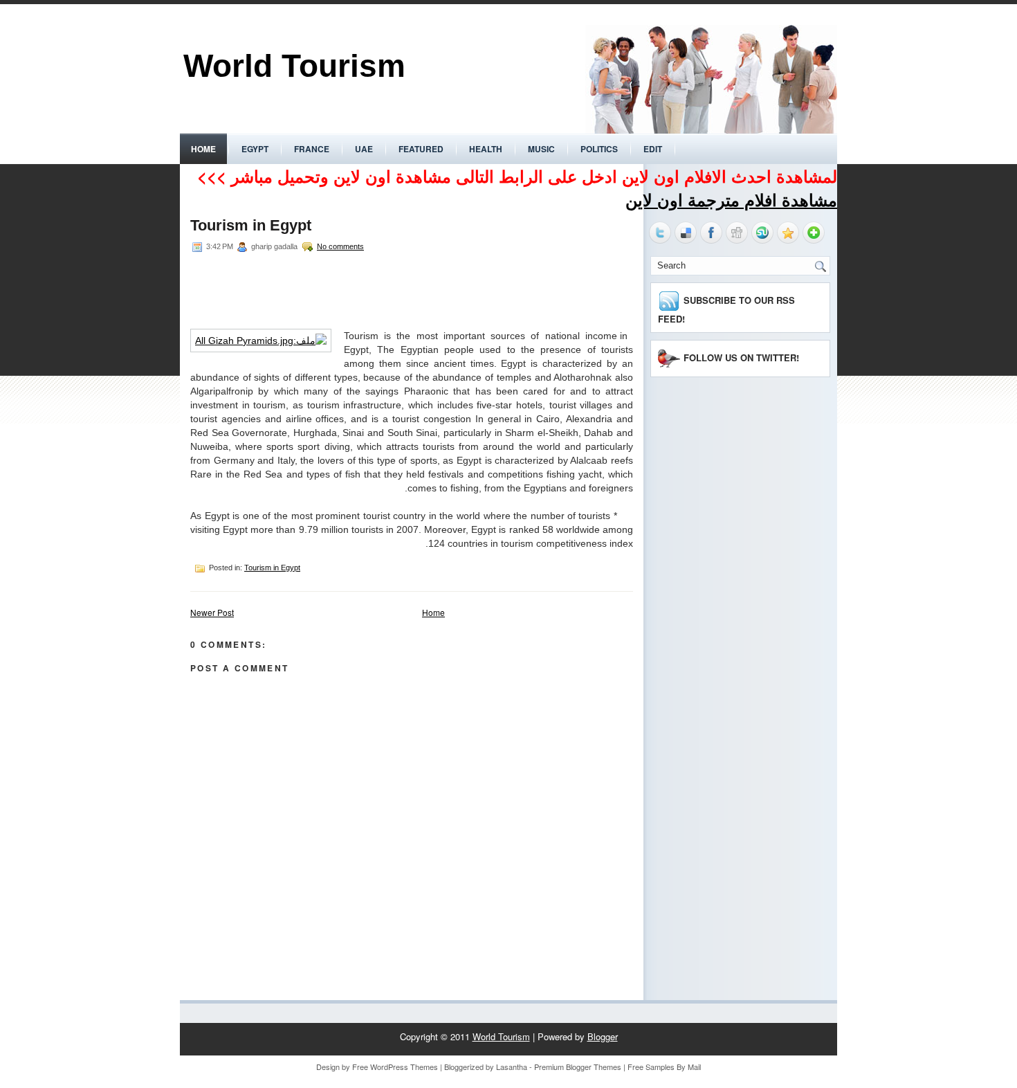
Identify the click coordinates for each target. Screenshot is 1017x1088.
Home (203, 149)
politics (599, 149)
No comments (340, 246)
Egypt (254, 149)
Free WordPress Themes (395, 1066)
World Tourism (294, 66)
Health (485, 149)
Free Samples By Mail (664, 1066)
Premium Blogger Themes (577, 1066)
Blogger (602, 1036)
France (311, 149)
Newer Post (212, 612)
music (541, 149)
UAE (364, 149)
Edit (652, 149)
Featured (420, 149)
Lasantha (511, 1066)
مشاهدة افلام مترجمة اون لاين (731, 199)
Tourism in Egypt (250, 225)
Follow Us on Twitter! (741, 357)
